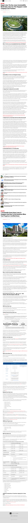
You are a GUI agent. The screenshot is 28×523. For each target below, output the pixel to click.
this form (17, 415)
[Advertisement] (15, 55)
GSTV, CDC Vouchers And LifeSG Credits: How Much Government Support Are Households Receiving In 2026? (14, 206)
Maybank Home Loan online (13, 419)
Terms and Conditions (10, 412)
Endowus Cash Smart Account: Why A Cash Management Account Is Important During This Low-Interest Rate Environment (15, 180)
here (20, 335)
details (21, 383)
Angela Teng (4, 219)
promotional (16, 338)
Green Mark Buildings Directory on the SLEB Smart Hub (17, 410)
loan (4, 313)
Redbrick (8, 500)
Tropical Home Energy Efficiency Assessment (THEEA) (15, 344)
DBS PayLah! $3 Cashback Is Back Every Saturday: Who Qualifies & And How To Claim (15, 195)
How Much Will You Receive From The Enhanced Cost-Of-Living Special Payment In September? (15, 193)
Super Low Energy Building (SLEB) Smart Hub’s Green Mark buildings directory (14, 265)
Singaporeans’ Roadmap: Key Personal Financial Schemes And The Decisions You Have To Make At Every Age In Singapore (15, 190)
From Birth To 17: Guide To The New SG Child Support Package (12, 199)
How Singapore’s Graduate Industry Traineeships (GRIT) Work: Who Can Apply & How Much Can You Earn (15, 203)
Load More (14, 510)
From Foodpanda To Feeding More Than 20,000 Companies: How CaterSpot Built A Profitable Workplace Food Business (15, 177)
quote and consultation (13, 502)
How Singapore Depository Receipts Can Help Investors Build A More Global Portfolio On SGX (15, 186)
